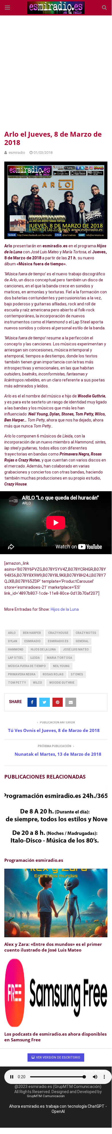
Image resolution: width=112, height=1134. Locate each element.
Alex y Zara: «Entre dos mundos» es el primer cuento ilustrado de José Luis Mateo (53, 947)
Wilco (37, 682)
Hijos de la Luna (65, 609)
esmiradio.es (58, 641)
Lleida (35, 657)
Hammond (15, 649)
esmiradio (32, 641)
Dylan (12, 641)
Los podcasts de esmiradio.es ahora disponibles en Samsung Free (55, 1037)
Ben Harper (32, 632)
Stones (77, 674)
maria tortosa (59, 657)
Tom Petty (17, 682)
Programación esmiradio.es (33, 860)
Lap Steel (15, 657)
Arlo (12, 632)
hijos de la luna (43, 649)
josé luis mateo (76, 649)
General (82, 641)
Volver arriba (94, 1071)
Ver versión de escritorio (57, 1057)
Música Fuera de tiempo (27, 666)
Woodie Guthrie (61, 682)
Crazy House (58, 632)
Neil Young (61, 666)
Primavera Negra (22, 674)
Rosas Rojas (53, 674)
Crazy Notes (86, 632)
